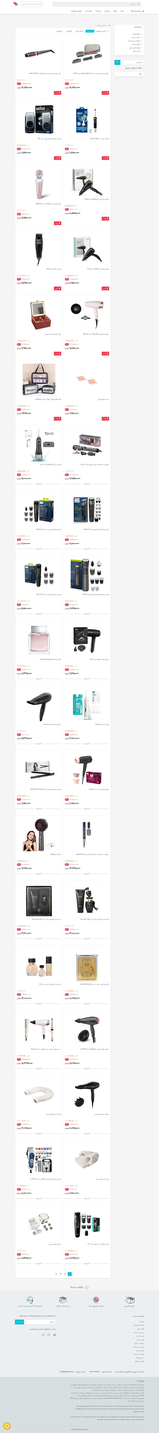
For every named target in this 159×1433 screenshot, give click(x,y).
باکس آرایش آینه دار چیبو (53, 334)
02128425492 (94, 1372)
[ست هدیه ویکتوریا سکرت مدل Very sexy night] (39, 900)
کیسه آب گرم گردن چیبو (53, 1114)
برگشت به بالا (77, 1287)
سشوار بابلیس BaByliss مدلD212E (98, 269)
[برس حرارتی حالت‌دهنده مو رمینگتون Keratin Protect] (39, 54)
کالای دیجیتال (139, 1361)
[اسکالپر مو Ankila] (39, 835)
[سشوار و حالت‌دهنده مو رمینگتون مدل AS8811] (87, 445)
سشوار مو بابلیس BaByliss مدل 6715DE (96, 199)
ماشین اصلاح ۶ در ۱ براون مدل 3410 (98, 1244)
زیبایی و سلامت (138, 1332)
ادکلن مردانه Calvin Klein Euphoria (50, 659)
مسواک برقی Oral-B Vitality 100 (99, 139)
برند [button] (140, 74)
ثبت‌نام (19, 1322)
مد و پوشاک (140, 1358)
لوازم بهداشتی (136, 44)
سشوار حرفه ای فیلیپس (101, 1114)
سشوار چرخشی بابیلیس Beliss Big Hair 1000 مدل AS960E (91, 73)
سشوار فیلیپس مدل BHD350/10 (99, 789)
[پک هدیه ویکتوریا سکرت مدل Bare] (39, 965)
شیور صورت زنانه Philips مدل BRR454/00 (48, 204)
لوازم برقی (140, 1329)
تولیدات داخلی (139, 1354)
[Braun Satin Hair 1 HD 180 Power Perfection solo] (87, 640)
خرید (104, 93)
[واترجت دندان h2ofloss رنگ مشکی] (39, 445)
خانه (122, 11)
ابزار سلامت (140, 1336)
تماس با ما (88, 11)
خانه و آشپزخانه (138, 1325)
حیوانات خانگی (139, 1343)
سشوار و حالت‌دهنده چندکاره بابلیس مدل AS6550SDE (92, 854)
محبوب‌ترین (79, 31)
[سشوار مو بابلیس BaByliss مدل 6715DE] (87, 182)
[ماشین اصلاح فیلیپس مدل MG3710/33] (39, 575)
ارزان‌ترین (59, 31)
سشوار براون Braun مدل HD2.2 (99, 659)
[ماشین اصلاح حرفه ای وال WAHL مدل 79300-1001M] (39, 1159)
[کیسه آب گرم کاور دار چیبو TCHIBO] (39, 1094)
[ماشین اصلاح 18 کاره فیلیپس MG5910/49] (87, 510)
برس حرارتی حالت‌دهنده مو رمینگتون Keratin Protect (45, 73)
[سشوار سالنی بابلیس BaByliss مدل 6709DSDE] (87, 1029)
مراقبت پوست (135, 37)
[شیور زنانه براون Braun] (39, 184)
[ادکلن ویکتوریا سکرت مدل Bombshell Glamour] (87, 965)
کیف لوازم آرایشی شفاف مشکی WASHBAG (48, 399)
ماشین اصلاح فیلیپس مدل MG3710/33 (49, 594)
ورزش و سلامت (138, 1347)
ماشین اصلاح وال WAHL (54, 269)
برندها (115, 11)
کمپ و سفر (140, 1351)
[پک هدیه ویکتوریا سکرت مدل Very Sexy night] (87, 900)
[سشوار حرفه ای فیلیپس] (87, 1094)
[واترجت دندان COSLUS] (87, 705)
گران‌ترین (69, 31)
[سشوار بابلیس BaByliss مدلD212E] (87, 249)
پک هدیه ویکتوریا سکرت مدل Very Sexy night (94, 919)
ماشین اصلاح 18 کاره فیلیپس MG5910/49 (96, 529)
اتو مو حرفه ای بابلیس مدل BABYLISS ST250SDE (45, 789)
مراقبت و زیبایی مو (134, 41)
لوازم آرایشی (136, 34)
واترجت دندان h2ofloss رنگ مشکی (50, 465)
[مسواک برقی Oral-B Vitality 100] (87, 119)
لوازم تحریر (140, 1340)
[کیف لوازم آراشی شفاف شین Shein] (39, 380)
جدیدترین (90, 31)
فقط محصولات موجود (133, 68)
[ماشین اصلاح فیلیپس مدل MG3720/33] (39, 510)
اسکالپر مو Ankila (55, 854)
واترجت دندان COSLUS (102, 724)
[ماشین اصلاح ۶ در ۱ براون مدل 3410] (87, 1224)
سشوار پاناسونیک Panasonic (52, 724)
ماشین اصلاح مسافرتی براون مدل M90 (49, 139)
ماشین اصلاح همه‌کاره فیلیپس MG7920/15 (96, 594)
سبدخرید (107, 11)
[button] (17, 4)
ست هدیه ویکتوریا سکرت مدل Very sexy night (46, 919)
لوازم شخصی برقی (134, 48)
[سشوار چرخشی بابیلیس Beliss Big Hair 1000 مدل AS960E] (87, 54)
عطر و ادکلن (136, 51)
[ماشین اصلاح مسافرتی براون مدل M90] (39, 119)
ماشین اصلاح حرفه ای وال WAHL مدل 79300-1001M (45, 1179)
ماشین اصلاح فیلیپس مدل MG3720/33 (48, 529)
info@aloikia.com (67, 1372)
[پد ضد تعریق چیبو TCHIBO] (87, 380)
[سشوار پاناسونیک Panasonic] (39, 705)
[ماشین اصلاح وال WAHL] (39, 249)
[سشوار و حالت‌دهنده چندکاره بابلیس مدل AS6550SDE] (87, 835)
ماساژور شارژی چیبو (55, 1244)
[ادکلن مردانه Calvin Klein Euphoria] (39, 640)
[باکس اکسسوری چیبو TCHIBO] (39, 314)
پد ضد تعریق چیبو (103, 399)
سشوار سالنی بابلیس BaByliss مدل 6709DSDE (94, 1049)
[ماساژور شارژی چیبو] (39, 1224)
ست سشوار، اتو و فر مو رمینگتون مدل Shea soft (46, 1049)
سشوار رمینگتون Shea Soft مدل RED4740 (96, 334)
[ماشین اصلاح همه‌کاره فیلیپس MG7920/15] (87, 575)
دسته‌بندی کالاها (136, 11)
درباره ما (98, 11)
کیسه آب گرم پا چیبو (102, 1179)
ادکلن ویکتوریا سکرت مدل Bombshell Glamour (94, 984)
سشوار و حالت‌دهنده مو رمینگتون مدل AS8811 (95, 465)
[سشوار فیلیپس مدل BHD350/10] (87, 770)
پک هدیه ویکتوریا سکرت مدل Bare (50, 984)
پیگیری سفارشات (76, 11)
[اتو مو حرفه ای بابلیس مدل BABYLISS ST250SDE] (39, 770)
